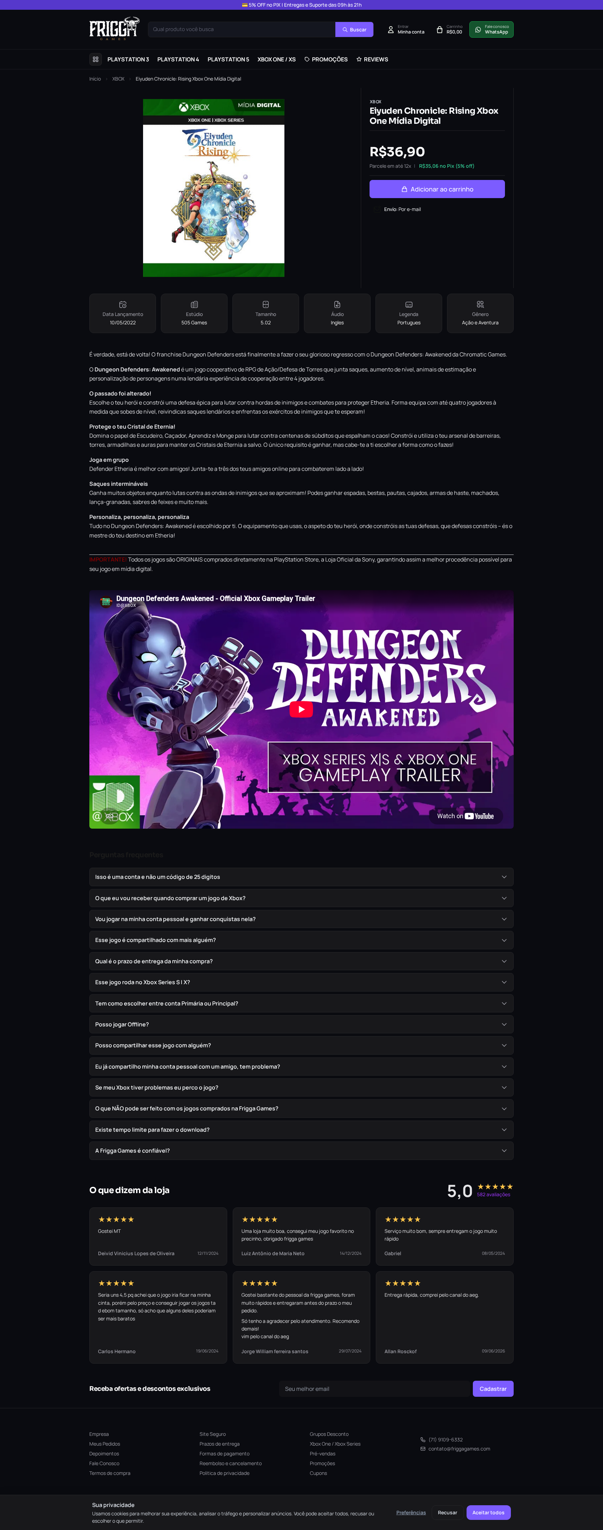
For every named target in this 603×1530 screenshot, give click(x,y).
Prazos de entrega (220, 1443)
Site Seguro (213, 1434)
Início (95, 78)
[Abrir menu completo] (95, 59)
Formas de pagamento (225, 1453)
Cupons (318, 1473)
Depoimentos (104, 1453)
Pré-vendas (322, 1453)
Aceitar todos (488, 1512)
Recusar (447, 1512)
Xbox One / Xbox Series (335, 1443)
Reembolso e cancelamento (231, 1463)
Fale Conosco (104, 1463)
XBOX (118, 78)
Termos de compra (110, 1473)
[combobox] (241, 29)
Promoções (322, 1463)
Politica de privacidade (225, 1473)
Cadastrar (493, 1389)
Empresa (99, 1434)
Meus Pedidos (104, 1443)
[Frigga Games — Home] (114, 28)
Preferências (411, 1512)
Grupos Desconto (329, 1434)
